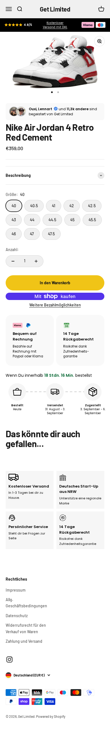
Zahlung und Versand (24, 641)
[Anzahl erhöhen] (36, 261)
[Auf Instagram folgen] (9, 659)
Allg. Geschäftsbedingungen (26, 602)
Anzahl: (12, 249)
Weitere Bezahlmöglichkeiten (55, 305)
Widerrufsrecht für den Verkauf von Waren (26, 628)
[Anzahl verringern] (13, 261)
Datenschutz (17, 615)
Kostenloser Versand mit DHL (55, 25)
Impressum (16, 590)
